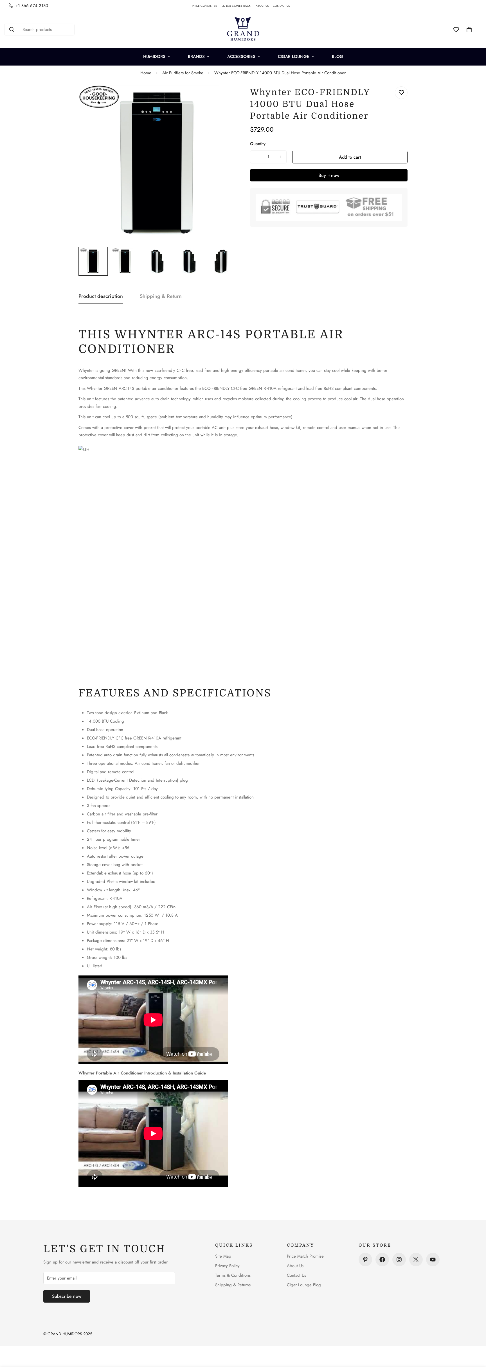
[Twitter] (416, 1259)
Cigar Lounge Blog (304, 1285)
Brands (196, 56)
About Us (295, 1266)
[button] (469, 29)
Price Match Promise (305, 1256)
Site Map (223, 1256)
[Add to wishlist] (401, 92)
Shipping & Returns (233, 1285)
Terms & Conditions (233, 1275)
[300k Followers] (382, 1259)
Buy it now (328, 175)
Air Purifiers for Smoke (182, 73)
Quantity (258, 144)
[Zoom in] (224, 97)
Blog (337, 56)
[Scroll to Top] (475, 1336)
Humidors (154, 56)
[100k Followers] (399, 1259)
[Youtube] (433, 1259)
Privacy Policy (227, 1266)
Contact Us (296, 1275)
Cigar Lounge (293, 56)
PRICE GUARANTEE (207, 6)
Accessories (241, 56)
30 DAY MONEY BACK (239, 6)
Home (145, 73)
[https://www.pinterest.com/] (365, 1259)
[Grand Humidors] (243, 29)
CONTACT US (283, 6)
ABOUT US (264, 6)
